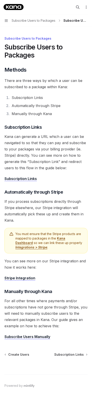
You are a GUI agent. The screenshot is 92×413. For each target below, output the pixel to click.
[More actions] (86, 7)
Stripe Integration (19, 278)
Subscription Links (20, 178)
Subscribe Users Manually (27, 336)
